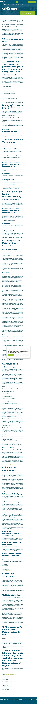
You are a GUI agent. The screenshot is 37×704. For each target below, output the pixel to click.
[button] (17, 2)
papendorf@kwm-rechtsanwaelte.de (10, 674)
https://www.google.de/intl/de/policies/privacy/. (12, 464)
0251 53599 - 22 (26, 13)
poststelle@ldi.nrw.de (8, 570)
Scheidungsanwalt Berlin (18, 699)
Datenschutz (35, 699)
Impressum (30, 699)
